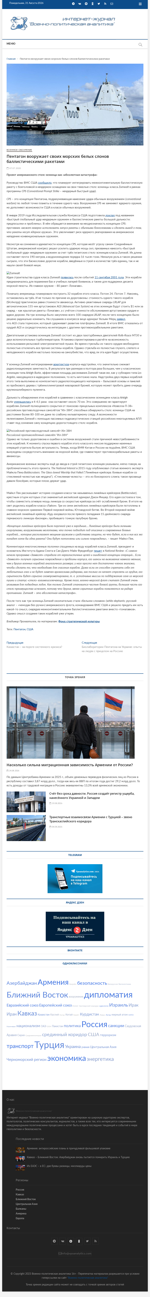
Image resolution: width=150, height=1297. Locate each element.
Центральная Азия (103, 1047)
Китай (69, 1015)
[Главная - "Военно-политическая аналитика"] (63, 16)
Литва (108, 1015)
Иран (12, 1014)
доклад (110, 215)
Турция (49, 1045)
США (30, 629)
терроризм (108, 1035)
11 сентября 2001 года (109, 277)
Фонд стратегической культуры (79, 621)
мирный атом (120, 1015)
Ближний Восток (37, 995)
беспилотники (125, 984)
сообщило (45, 182)
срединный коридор (64, 1034)
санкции (116, 1026)
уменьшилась (22, 402)
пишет (98, 551)
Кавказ (27, 1014)
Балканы (21, 1209)
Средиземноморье (33, 1035)
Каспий (54, 1015)
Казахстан (44, 1015)
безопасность (92, 983)
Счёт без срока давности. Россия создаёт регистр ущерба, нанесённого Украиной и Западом (91, 796)
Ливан (102, 1015)
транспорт (20, 1046)
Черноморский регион (26, 1060)
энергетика (100, 1059)
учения (85, 1047)
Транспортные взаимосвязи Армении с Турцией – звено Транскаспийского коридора (90, 819)
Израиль (118, 1005)
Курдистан (89, 1014)
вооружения (76, 997)
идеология (103, 1006)
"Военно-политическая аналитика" (87, 1278)
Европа (20, 1218)
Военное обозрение (19, 150)
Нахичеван (11, 1026)
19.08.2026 (56, 803)
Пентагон (19, 629)
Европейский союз (55, 1005)
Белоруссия (113, 984)
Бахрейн (72, 984)
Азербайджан (22, 983)
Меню (11, 44)
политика (72, 1026)
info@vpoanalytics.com (76, 1253)
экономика (66, 1058)
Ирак (133, 1005)
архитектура (61, 364)
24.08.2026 (13, 771)
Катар (62, 1015)
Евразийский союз (22, 1005)
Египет (75, 1006)
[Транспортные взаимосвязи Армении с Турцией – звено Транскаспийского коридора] (26, 828)
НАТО (131, 1015)
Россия (94, 1024)
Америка (21, 1213)
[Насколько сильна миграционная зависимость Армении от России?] (75, 722)
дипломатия (108, 995)
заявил (121, 319)
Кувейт (76, 1015)
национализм (28, 1026)
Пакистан (57, 1026)
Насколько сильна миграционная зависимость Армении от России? (70, 764)
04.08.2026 (56, 827)
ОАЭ (43, 1026)
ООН (49, 1026)
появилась (67, 277)
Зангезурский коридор (89, 1006)
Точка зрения (75, 677)
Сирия (21, 1035)
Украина (73, 1047)
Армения (53, 982)
